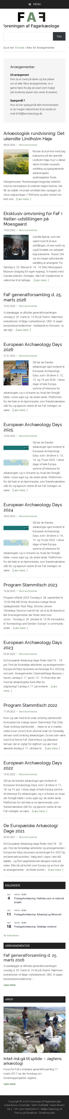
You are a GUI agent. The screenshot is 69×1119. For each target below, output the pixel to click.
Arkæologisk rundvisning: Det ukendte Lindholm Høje (34, 136)
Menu (37, 4)
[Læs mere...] (23, 199)
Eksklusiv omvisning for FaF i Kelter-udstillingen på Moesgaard (33, 218)
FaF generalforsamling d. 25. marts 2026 (30, 957)
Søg (59, 36)
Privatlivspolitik (47, 1112)
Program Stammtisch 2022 (30, 705)
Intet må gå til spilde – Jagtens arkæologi (33, 1061)
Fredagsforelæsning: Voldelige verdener (35, 926)
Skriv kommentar (28, 145)
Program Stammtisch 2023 (30, 584)
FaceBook (31, 1112)
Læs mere (10, 985)
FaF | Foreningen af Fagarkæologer (32, 20)
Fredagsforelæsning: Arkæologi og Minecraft (37, 914)
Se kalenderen (11, 935)
